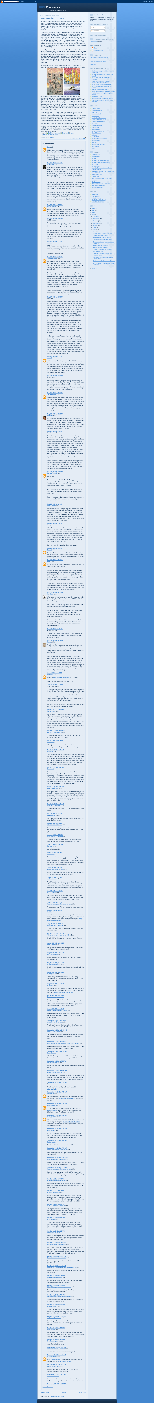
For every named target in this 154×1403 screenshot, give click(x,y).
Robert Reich (95, 176)
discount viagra (52, 1306)
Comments (95, 30)
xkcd (93, 148)
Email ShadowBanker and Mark (99, 57)
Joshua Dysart (96, 129)
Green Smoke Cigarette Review (57, 1010)
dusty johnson (52, 1117)
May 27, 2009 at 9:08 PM (55, 257)
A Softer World (96, 108)
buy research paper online (55, 997)
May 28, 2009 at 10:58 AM (55, 375)
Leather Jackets (52, 1110)
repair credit (51, 1329)
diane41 (49, 912)
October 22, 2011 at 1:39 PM (56, 1275)
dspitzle (49, 358)
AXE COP (94, 112)
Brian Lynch (95, 116)
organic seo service (53, 1192)
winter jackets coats (53, 1366)
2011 (93, 210)
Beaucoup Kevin (96, 114)
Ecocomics (53, 7)
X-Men (84, 138)
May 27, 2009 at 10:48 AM (55, 218)
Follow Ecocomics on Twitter (98, 61)
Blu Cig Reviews (52, 954)
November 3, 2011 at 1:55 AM (56, 1347)
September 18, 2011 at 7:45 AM (57, 1092)
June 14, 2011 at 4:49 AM (55, 835)
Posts (94, 27)
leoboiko (50, 415)
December (96, 216)
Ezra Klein (95, 164)
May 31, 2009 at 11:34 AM (55, 640)
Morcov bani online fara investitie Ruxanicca (61, 1267)
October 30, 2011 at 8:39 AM (56, 1339)
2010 (93, 212)
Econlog (94, 158)
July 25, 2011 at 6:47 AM (55, 902)
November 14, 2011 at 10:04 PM (57, 1384)
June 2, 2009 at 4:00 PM (54, 673)
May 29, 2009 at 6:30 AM (55, 548)
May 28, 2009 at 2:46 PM (55, 431)
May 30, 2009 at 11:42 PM (55, 560)
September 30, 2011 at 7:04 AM (57, 1148)
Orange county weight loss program (59, 904)
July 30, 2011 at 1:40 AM (55, 910)
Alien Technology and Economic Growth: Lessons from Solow (101, 81)
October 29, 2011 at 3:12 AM (56, 1328)
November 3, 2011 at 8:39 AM (56, 1355)
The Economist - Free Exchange (101, 183)
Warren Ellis (95, 146)
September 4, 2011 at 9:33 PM (56, 1020)
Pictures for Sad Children (99, 138)
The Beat (94, 142)
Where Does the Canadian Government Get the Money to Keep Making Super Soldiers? (103, 93)
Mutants (81, 138)
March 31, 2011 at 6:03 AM (55, 804)
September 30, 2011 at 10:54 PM (57, 1158)
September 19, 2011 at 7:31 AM (57, 1103)
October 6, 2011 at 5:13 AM (55, 1190)
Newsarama (95, 136)
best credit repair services (55, 869)
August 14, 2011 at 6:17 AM (55, 953)
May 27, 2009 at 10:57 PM (55, 297)
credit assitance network (55, 836)
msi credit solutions (53, 964)
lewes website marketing (55, 925)
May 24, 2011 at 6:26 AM (54, 823)
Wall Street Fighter (97, 187)
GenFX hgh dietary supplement (57, 1149)
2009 (93, 214)
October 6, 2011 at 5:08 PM (55, 1204)
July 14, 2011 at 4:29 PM (55, 891)
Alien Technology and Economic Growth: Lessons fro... (102, 234)
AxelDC (49, 561)
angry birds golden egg (54, 1277)
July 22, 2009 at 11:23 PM (55, 684)
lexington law (51, 1053)
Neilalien (94, 135)
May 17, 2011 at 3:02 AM (54, 813)
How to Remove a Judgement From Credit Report (63, 1043)
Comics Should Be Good (99, 119)
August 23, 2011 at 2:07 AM (55, 995)
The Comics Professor (98, 144)
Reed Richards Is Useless (61, 677)
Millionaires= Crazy (98, 251)
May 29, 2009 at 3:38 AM (55, 523)
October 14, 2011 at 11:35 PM (56, 1243)
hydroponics (51, 815)
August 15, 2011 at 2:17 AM (55, 972)
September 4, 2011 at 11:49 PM (57, 1030)
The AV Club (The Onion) (99, 200)
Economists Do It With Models (100, 160)
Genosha (75, 138)
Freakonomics (96, 166)
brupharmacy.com (53, 1341)
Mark (95, 48)
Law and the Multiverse (98, 131)
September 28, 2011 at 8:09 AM (57, 1140)
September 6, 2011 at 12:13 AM (57, 1051)
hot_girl (49, 846)
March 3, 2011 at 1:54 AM (55, 740)
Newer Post (45, 1392)
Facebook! (93, 64)
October (95, 221)
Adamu (49, 243)
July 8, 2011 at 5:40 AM (54, 867)
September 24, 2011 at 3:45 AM (57, 1115)
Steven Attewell (52, 258)
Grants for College (53, 1062)
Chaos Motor (51, 505)
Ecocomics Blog (94, 41)
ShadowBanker (98, 50)
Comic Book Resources (99, 118)
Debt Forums (51, 944)
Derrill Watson (51, 206)
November (96, 218)
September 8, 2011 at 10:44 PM (57, 1071)
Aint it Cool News (97, 110)
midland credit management (56, 1180)
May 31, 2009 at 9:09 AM (55, 629)
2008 (93, 268)
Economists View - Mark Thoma (101, 162)
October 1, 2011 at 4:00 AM (55, 1179)
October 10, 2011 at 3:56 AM (56, 1217)
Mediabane (95, 194)
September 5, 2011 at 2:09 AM (56, 1042)
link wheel (50, 769)
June (94, 229)
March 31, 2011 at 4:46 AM (55, 750)
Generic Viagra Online (54, 732)
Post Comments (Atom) (57, 1396)
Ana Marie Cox (96, 154)
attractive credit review (54, 1022)
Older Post (82, 1392)
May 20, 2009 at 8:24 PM (55, 163)
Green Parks (51, 711)
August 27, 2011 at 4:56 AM (55, 1009)
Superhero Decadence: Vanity (102, 237)
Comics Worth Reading (98, 121)
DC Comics (95, 123)
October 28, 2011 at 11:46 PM (56, 1316)
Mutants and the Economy (52, 18)
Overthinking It (96, 196)
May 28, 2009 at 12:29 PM (55, 414)
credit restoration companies (56, 1159)
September (96, 223)
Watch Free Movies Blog (55, 1072)
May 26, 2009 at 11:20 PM (55, 205)
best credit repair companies (63, 992)
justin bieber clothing (64, 1361)
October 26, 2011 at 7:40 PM (56, 1295)
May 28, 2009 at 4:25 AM (55, 356)
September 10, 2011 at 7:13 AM (57, 1082)
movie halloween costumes (56, 1206)
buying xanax (51, 973)
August (95, 225)
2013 (93, 208)
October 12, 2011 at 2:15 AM (56, 1231)
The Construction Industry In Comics (102, 98)
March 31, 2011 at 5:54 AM (55, 786)
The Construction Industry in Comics (104, 261)
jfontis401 (50, 985)
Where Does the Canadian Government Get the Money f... (102, 248)
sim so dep (50, 742)
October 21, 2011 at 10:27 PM (56, 1266)
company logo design (54, 805)
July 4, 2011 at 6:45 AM (54, 852)
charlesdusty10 (52, 1105)
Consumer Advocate (53, 1232)
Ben (48, 147)
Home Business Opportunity (56, 1244)
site (48, 1089)
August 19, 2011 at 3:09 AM (55, 984)
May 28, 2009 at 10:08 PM (55, 471)
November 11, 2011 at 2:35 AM (56, 1374)
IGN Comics (95, 127)
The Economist (96, 182)
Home (64, 1392)
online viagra (51, 879)
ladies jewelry (51, 1142)
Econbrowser (96, 156)
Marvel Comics (96, 133)
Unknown (50, 674)
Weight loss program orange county (59, 1287)
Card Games (51, 1130)
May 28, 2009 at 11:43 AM (55, 393)
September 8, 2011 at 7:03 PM (56, 1061)
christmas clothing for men (56, 1349)
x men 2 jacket (55, 1359)
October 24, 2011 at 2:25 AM (56, 1285)
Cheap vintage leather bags (71, 1122)
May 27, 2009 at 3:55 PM (55, 241)
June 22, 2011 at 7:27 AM (55, 844)
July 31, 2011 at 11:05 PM (55, 924)
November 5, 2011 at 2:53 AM (56, 1364)
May (94, 232)
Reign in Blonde (96, 198)
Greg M (49, 550)
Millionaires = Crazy (97, 96)
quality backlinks (52, 788)
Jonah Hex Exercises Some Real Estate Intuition (102, 254)
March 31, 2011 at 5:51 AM (55, 767)
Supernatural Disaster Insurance (101, 84)
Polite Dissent (96, 140)
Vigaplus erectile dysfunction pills (58, 935)
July (94, 227)
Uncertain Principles (98, 201)
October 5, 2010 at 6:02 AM (55, 709)
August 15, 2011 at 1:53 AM (55, 962)
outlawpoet (50, 164)
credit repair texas (53, 1376)
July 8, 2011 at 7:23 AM (54, 877)
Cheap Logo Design (53, 1031)
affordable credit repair (54, 825)
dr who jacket (51, 1219)
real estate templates (54, 1318)
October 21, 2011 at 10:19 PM (56, 1256)
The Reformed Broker (98, 185)
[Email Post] (85, 137)
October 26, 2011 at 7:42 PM (56, 1304)
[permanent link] (50, 135)
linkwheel (50, 751)
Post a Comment (48, 1387)
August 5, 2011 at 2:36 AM (55, 933)
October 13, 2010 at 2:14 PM (56, 730)
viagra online (51, 892)
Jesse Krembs (51, 394)
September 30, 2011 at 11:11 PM (57, 1167)
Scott (49, 642)
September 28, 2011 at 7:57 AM (57, 1128)
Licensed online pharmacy (66, 1098)
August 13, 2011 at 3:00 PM (55, 943)
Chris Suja (50, 1093)
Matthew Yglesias (97, 174)
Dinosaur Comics (97, 125)
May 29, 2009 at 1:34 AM (55, 504)
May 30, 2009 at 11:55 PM (55, 592)
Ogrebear (50, 594)
